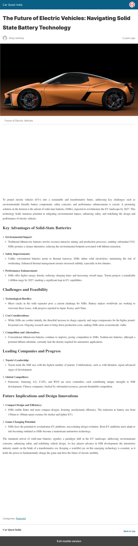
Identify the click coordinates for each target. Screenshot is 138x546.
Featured (21, 518)
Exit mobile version (69, 541)
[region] (64, 160)
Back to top (129, 531)
